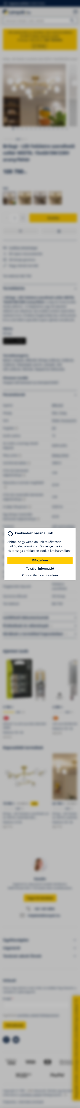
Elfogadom (40, 560)
